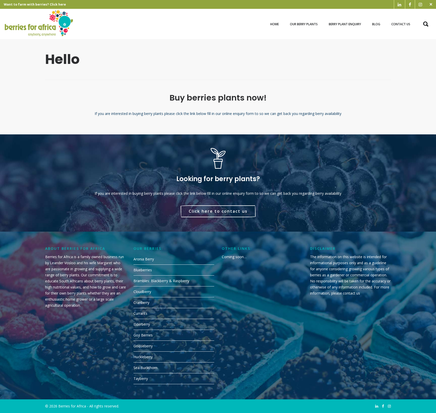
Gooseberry (143, 346)
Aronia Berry (143, 259)
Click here (58, 4)
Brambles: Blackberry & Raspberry (161, 280)
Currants (140, 313)
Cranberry (141, 302)
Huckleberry (143, 356)
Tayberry (140, 378)
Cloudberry (142, 291)
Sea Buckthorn (145, 367)
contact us (351, 293)
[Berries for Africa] (39, 24)
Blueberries (142, 270)
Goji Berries (143, 335)
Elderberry (141, 324)
